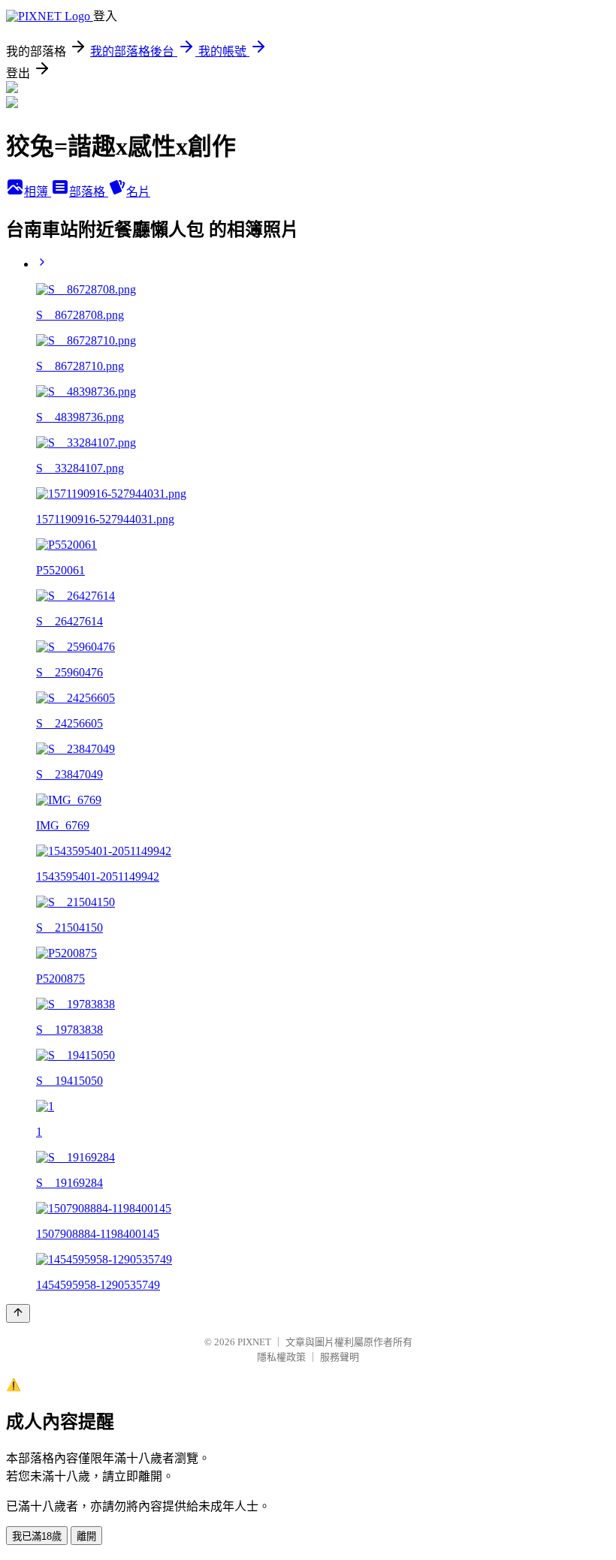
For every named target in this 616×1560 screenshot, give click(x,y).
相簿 (37, 191)
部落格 (88, 191)
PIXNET (254, 1342)
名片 (138, 191)
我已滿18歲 (37, 1536)
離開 (86, 1536)
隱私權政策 (281, 1357)
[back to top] (18, 1313)
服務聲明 (339, 1357)
